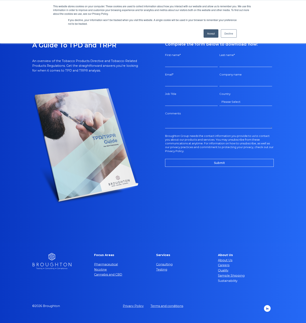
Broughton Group (177, 135)
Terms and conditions (167, 306)
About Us (225, 260)
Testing (161, 269)
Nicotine (100, 269)
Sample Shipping (231, 275)
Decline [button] (228, 33)
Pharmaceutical (106, 264)
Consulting (164, 264)
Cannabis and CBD (108, 274)
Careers (223, 265)
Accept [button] (211, 33)
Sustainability (228, 281)
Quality (223, 270)
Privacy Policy (174, 151)
